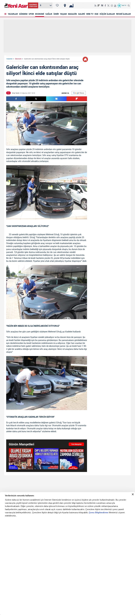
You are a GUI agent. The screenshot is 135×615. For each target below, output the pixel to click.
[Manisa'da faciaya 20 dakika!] (21, 458)
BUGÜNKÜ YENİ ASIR (33, 5)
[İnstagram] (112, 4)
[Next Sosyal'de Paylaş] (102, 4)
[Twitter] (108, 4)
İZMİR (56, 14)
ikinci (38, 152)
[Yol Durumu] (65, 5)
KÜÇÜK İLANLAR (107, 14)
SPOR (31, 14)
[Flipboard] (99, 5)
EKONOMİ (39, 14)
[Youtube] (115, 4)
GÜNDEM (23, 14)
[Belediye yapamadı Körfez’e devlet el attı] (46, 458)
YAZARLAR (13, 14)
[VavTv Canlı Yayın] (121, 5)
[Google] (79, 93)
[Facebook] (105, 4)
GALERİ (81, 14)
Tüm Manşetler (76, 444)
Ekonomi (18, 59)
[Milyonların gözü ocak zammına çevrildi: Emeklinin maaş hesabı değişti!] (72, 458)
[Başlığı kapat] (133, 494)
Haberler (9, 59)
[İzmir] (57, 5)
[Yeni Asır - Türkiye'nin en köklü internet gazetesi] (16, 5)
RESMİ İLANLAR (123, 14)
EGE (96, 14)
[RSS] (95, 4)
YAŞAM (63, 14)
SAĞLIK (48, 14)
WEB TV (89, 14)
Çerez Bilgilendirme (99, 512)
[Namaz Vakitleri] (75, 5)
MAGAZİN (72, 14)
